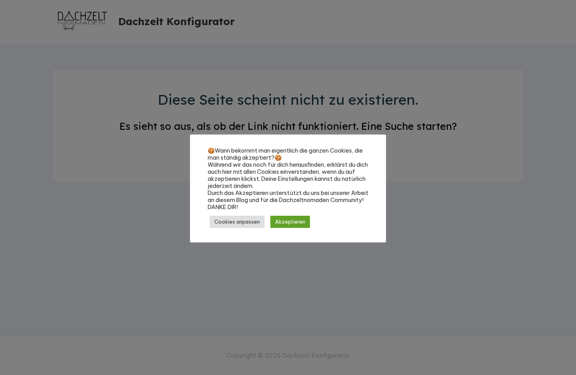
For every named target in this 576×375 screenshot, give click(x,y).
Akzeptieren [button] (290, 221)
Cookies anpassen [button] (237, 221)
